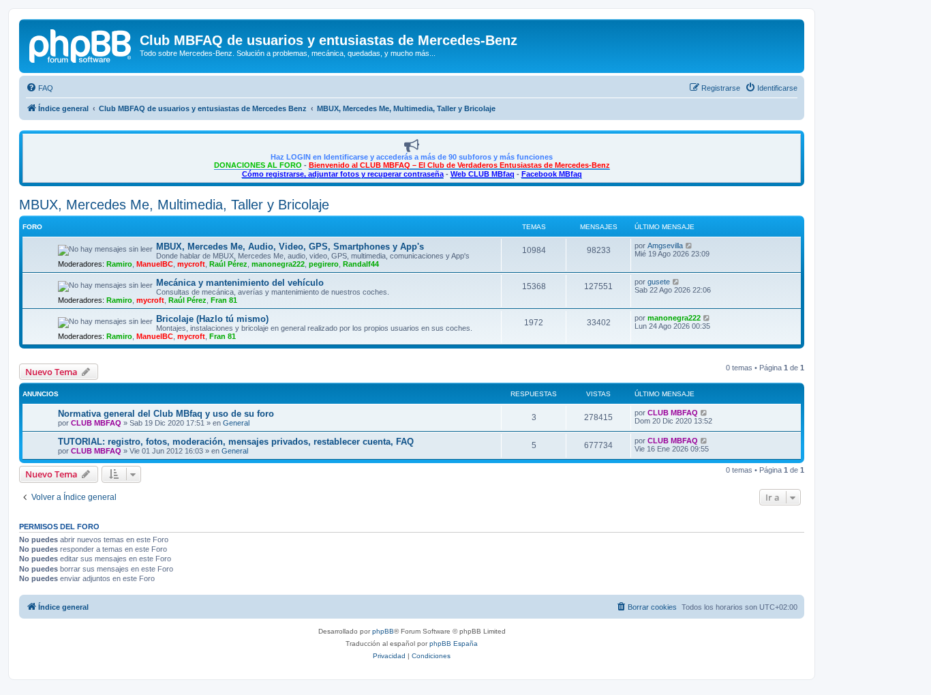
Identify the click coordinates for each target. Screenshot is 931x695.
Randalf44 (361, 264)
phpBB (383, 631)
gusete (658, 282)
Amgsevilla (665, 245)
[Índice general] (81, 44)
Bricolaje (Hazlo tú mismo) (212, 319)
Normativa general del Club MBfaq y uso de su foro (166, 414)
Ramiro (119, 264)
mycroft (191, 264)
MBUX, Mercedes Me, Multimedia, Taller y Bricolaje (174, 204)
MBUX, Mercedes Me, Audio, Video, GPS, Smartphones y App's (290, 246)
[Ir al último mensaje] (704, 413)
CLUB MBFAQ (96, 423)
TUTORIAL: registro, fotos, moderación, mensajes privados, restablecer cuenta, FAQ (236, 442)
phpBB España (453, 643)
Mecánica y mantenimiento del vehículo (240, 283)
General (236, 423)
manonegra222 (278, 264)
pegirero (324, 264)
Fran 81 (224, 300)
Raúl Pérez (228, 264)
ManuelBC (154, 264)
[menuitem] (39, 88)
